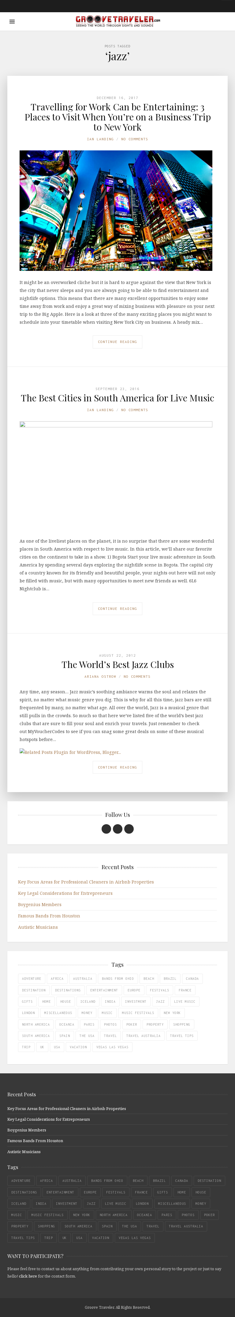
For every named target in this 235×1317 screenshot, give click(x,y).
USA (57, 1047)
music (107, 1013)
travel (110, 1036)
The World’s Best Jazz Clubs (118, 664)
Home (46, 1001)
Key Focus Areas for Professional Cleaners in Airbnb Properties (86, 882)
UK (42, 1047)
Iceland (87, 1001)
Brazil (170, 978)
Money (87, 1013)
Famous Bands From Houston (49, 916)
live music (185, 1001)
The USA (87, 1036)
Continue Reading (117, 342)
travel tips (182, 1036)
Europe (134, 990)
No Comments (134, 139)
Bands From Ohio (118, 978)
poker (131, 1024)
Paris (89, 1024)
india (110, 1001)
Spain (64, 1036)
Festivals (159, 990)
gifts (27, 1001)
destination (34, 990)
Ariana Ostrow (100, 676)
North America (36, 1024)
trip (26, 1047)
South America (36, 1036)
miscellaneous (58, 1013)
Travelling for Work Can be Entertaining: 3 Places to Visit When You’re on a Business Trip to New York (117, 117)
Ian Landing (100, 139)
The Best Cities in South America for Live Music (117, 398)
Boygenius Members (40, 904)
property (155, 1024)
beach (149, 978)
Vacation (78, 1047)
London (28, 1013)
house (65, 1001)
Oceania (66, 1024)
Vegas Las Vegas (112, 1047)
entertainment (104, 990)
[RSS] (129, 829)
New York (172, 1013)
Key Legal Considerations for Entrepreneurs (65, 893)
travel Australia (143, 1036)
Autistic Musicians (38, 927)
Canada (192, 978)
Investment (136, 1001)
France (185, 990)
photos (110, 1024)
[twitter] (117, 829)
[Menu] (12, 21)
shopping (181, 1024)
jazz (160, 1001)
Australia (82, 978)
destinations (68, 990)
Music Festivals (138, 1013)
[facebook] (106, 829)
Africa (57, 978)
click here (28, 1276)
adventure (31, 978)
